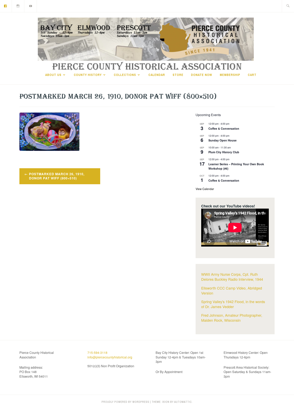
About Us (53, 75)
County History (88, 75)
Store (178, 75)
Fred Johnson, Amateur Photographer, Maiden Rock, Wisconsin (231, 317)
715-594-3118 (97, 352)
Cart (252, 75)
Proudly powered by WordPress (125, 402)
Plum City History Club (223, 152)
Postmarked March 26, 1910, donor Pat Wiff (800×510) (56, 176)
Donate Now (201, 75)
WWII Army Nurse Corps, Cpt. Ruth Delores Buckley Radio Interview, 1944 (232, 277)
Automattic (183, 402)
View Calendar (205, 189)
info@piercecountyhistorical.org (109, 357)
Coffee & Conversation (223, 128)
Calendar (156, 75)
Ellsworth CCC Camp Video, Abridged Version (231, 290)
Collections (125, 75)
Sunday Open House (222, 140)
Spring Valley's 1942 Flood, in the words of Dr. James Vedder (233, 304)
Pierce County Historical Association (147, 67)
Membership (230, 75)
